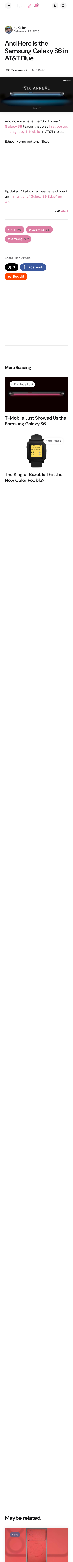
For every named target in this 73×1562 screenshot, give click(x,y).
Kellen (22, 28)
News (15, 1534)
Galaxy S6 (41, 229)
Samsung (20, 239)
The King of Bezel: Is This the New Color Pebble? (33, 477)
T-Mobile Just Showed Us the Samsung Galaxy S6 (35, 421)
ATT (16, 229)
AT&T (64, 211)
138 (16, 70)
